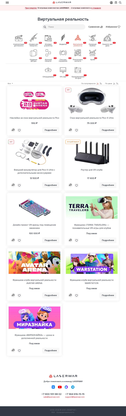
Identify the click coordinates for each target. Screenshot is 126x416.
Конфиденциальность (65, 412)
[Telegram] (73, 387)
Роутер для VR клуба (91, 169)
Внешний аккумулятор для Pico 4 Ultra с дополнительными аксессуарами (34, 171)
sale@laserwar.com (51, 397)
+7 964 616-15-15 (74, 394)
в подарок (96, 8)
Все (9, 83)
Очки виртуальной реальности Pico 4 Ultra (91, 117)
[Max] (66, 387)
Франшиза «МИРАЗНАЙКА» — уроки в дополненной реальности (34, 336)
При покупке (31, 8)
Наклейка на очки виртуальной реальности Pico (34, 117)
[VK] (53, 387)
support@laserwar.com (75, 397)
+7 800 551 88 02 (52, 394)
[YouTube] (60, 387)
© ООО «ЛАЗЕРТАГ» (68, 410)
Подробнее (51, 130)
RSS (53, 412)
